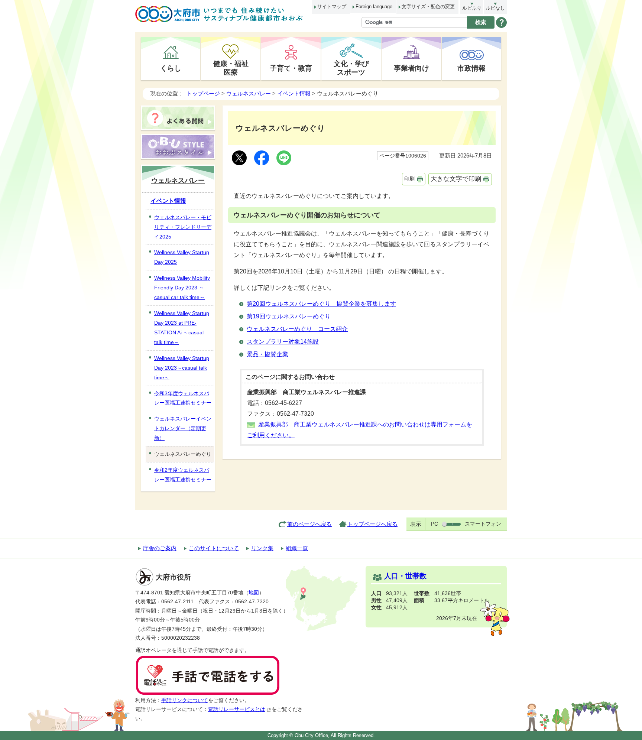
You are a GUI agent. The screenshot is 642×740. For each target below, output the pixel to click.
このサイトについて (214, 548)
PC (434, 524)
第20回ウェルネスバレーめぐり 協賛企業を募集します (321, 304)
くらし (170, 68)
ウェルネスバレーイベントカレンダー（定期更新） (182, 428)
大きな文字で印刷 (456, 178)
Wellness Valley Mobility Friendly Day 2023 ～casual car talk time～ (182, 287)
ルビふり (472, 8)
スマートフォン (483, 524)
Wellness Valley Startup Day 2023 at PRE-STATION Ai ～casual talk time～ (181, 327)
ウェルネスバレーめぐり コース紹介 (297, 329)
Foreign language (374, 6)
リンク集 (262, 548)
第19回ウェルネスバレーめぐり (289, 316)
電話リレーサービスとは (236, 709)
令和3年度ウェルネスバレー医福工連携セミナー (182, 398)
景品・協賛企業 (267, 354)
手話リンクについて (184, 700)
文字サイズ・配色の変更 (428, 6)
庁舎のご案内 (159, 548)
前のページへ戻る (309, 524)
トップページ (203, 93)
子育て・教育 (291, 68)
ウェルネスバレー (248, 93)
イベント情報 (294, 93)
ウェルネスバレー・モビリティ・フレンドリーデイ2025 (182, 227)
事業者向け (411, 68)
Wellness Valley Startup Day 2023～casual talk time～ (181, 367)
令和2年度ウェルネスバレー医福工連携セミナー (182, 475)
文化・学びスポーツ (351, 67)
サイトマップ (331, 6)
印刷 (409, 179)
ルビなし (495, 8)
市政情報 (471, 68)
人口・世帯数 (405, 576)
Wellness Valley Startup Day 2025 (181, 257)
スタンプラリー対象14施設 (283, 341)
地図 (254, 592)
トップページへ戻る (372, 524)
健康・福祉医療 (231, 67)
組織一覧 (297, 548)
